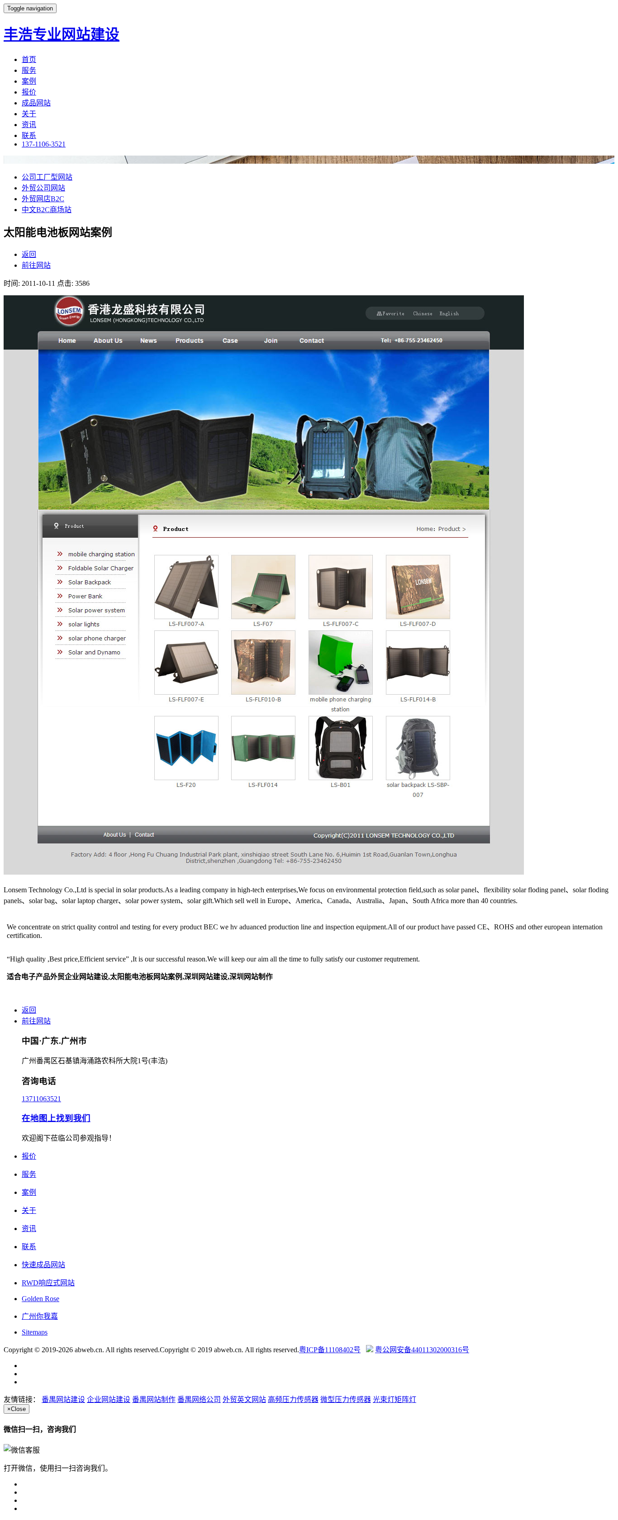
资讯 (29, 124)
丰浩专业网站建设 (61, 34)
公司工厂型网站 (47, 177)
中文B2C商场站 (46, 209)
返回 (29, 254)
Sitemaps (35, 1332)
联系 (29, 135)
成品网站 (36, 103)
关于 (29, 114)
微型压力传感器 (345, 1399)
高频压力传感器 (293, 1399)
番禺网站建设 (63, 1399)
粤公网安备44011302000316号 (422, 1350)
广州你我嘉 (40, 1316)
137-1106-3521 (44, 144)
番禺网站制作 (154, 1399)
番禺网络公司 (199, 1399)
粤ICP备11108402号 (330, 1350)
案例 (29, 81)
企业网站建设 (108, 1399)
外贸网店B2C (43, 199)
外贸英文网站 (244, 1399)
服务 (29, 70)
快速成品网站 (43, 1265)
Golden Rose (40, 1298)
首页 (29, 59)
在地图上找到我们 (56, 1118)
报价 (29, 92)
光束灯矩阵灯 (394, 1399)
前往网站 (36, 265)
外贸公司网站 (43, 188)
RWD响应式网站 (48, 1283)
